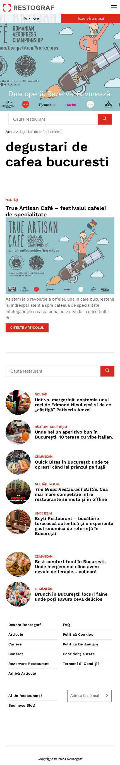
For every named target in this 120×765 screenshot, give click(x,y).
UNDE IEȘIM (58, 427)
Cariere (15, 644)
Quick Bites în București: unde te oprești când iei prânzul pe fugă (72, 464)
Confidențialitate (79, 654)
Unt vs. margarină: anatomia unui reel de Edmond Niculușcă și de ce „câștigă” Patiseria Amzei (73, 404)
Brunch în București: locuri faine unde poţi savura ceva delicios (71, 596)
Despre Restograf (24, 625)
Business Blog (21, 705)
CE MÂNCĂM (43, 456)
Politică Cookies (78, 634)
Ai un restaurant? (25, 696)
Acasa (10, 132)
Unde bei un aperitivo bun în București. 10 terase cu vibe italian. (74, 434)
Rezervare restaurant (28, 664)
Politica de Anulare (81, 644)
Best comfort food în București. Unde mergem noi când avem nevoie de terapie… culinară (70, 566)
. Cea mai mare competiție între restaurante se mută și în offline (71, 494)
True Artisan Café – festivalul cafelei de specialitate (56, 211)
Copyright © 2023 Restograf (60, 759)
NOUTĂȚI (12, 200)
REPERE (54, 484)
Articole (15, 634)
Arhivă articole (22, 673)
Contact (15, 654)
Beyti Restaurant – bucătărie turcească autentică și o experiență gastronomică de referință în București (74, 526)
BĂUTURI (41, 427)
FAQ (66, 625)
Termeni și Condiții (81, 664)
